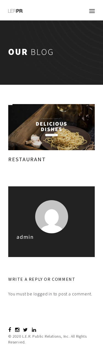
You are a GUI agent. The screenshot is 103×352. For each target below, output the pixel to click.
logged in (43, 294)
